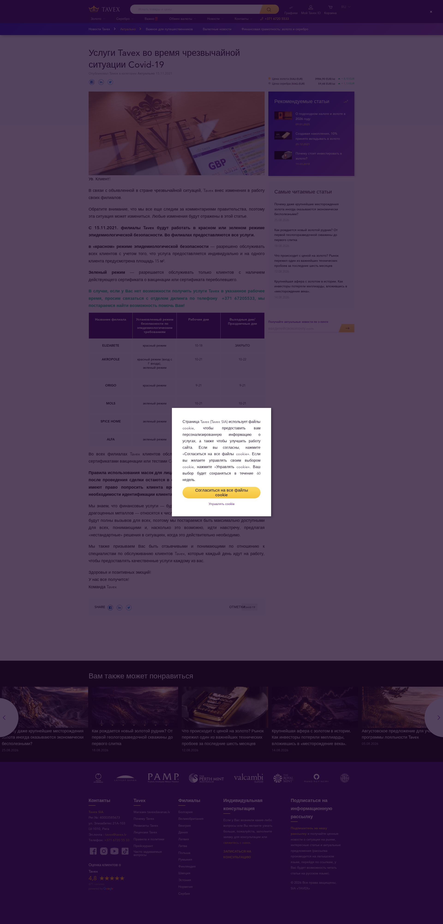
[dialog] (221, 462)
